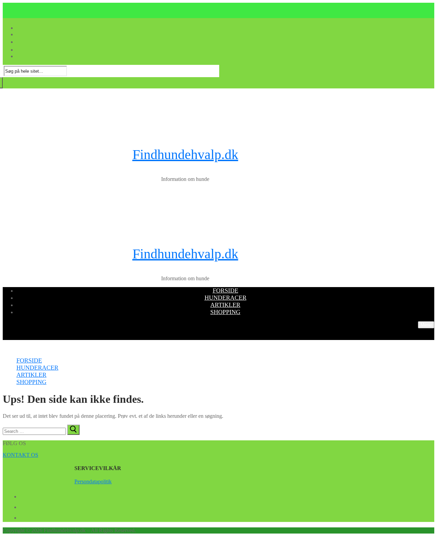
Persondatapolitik (93, 481)
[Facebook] (22, 495)
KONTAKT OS (20, 455)
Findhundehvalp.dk (185, 154)
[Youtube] (22, 506)
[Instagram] (22, 516)
